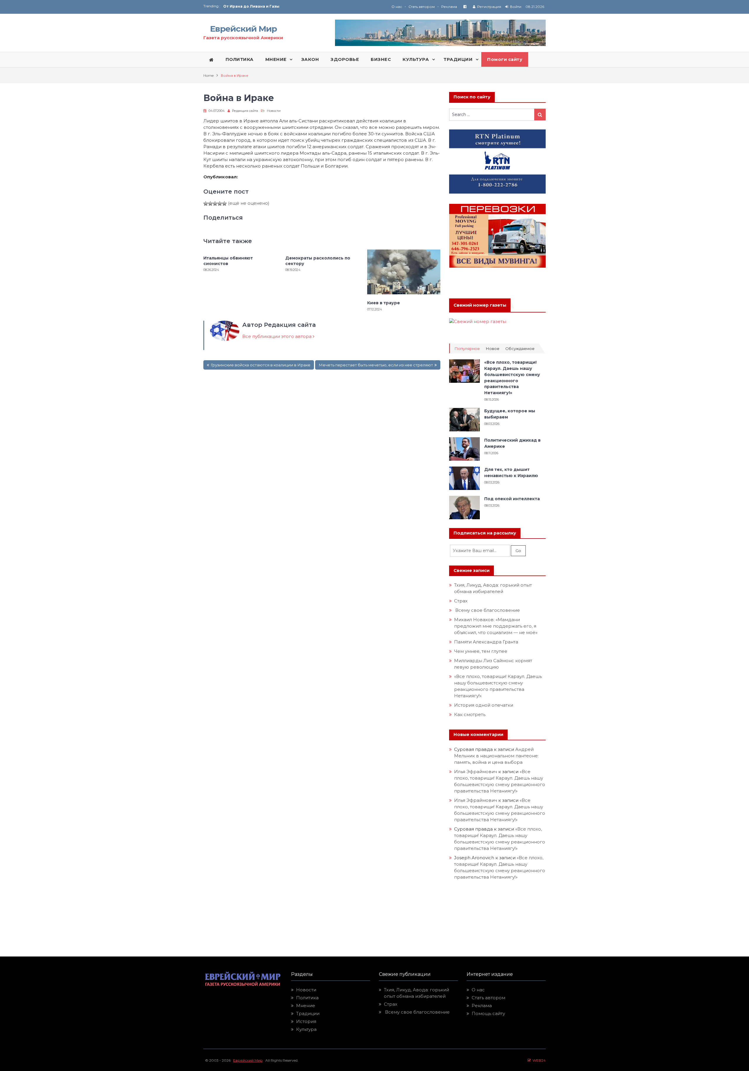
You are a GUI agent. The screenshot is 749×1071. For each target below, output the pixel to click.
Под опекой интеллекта (512, 498)
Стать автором (421, 6)
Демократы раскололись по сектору (317, 260)
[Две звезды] (210, 203)
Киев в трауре (384, 302)
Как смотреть (470, 714)
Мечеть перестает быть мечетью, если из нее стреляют (376, 365)
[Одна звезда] (205, 203)
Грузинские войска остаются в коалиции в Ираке (260, 365)
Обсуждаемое (520, 349)
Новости (274, 111)
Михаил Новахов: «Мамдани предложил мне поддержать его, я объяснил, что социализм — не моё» (496, 626)
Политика (307, 997)
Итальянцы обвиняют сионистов (228, 260)
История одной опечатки (483, 705)
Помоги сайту (504, 59)
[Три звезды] (215, 203)
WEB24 (538, 1060)
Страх (461, 601)
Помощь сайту (488, 1013)
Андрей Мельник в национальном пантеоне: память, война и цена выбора (497, 756)
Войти (515, 6)
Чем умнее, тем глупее (480, 651)
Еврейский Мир (243, 29)
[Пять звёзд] (224, 203)
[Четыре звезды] (219, 203)
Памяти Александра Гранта (486, 642)
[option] (298, 6)
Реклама (449, 6)
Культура (306, 1029)
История (306, 1021)
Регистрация (489, 6)
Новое (492, 349)
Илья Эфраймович (475, 771)
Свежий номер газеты (479, 305)
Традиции (307, 1013)
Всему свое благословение (487, 610)
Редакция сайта (245, 111)
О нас (396, 6)
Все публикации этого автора (277, 336)
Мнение (305, 1005)
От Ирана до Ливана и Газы (251, 6)
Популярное (467, 349)
